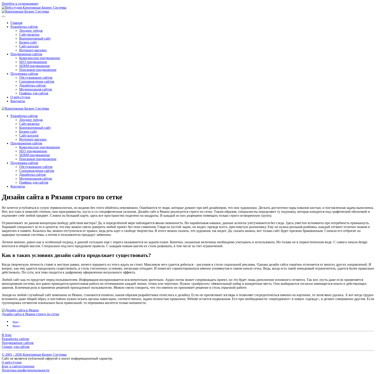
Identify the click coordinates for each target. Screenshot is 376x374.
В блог (7, 335)
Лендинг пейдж (31, 30)
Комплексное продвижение (39, 58)
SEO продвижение (33, 62)
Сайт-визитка (29, 34)
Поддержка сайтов (24, 73)
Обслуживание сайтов (35, 77)
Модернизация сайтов (35, 89)
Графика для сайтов (33, 93)
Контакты (17, 101)
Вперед (16, 325)
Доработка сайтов (32, 85)
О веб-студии (20, 97)
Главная (16, 23)
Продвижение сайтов (26, 54)
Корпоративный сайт (35, 38)
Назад (16, 321)
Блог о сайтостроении (18, 366)
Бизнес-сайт (28, 42)
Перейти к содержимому (20, 3)
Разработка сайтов (24, 27)
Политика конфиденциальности (25, 370)
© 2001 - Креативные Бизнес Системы (34, 354)
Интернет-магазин (33, 50)
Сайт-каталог (29, 46)
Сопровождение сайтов (36, 81)
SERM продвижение (34, 66)
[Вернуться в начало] (25, 11)
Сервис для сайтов (15, 347)
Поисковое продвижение (37, 70)
